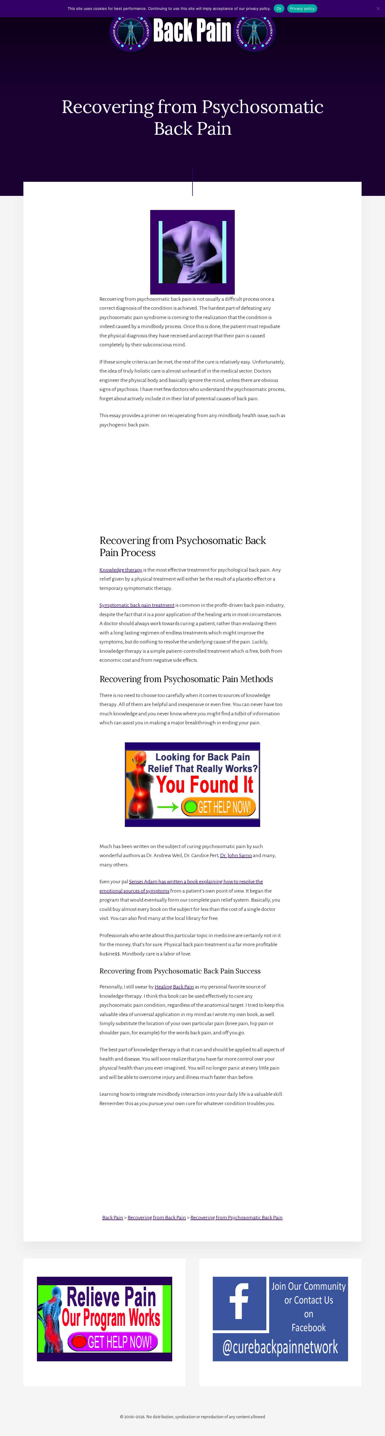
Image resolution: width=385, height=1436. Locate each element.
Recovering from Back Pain (157, 1217)
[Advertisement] (192, 476)
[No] (378, 8)
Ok (279, 8)
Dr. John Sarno (236, 855)
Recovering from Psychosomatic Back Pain (237, 1217)
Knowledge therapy (120, 570)
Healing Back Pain (174, 987)
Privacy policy (302, 8)
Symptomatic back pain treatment (136, 605)
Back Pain (112, 1217)
